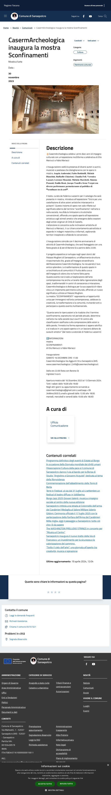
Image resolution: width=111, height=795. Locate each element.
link (81, 778)
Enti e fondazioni (9, 697)
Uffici (4, 692)
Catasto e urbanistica (38, 687)
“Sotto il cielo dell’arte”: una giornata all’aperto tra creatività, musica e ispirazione (71, 549)
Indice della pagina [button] (19, 143)
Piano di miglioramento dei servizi (66, 760)
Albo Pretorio (62, 735)
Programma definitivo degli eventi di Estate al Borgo (73, 460)
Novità (16, 27)
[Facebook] (82, 16)
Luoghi (86, 706)
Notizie (86, 683)
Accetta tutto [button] (45, 784)
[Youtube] (89, 16)
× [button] (108, 765)
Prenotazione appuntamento (35, 728)
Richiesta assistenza (38, 744)
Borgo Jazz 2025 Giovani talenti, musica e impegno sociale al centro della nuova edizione (72, 500)
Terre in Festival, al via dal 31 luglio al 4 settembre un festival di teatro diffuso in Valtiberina (73, 492)
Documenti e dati (9, 712)
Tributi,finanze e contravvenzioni (63, 684)
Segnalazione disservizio (40, 735)
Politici (5, 702)
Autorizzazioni (62, 691)
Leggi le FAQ (34, 739)
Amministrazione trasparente (64, 728)
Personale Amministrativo (14, 707)
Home (6, 27)
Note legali (61, 744)
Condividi (78, 40)
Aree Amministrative (11, 687)
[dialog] (55, 778)
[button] (55, 790)
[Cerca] (105, 16)
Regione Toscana (11, 5)
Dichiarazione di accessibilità (63, 751)
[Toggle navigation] (5, 16)
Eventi (86, 710)
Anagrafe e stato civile (39, 683)
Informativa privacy (65, 739)
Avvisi (86, 692)
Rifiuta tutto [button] (66, 784)
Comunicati (27, 27)
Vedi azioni (92, 40)
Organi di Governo (10, 683)
